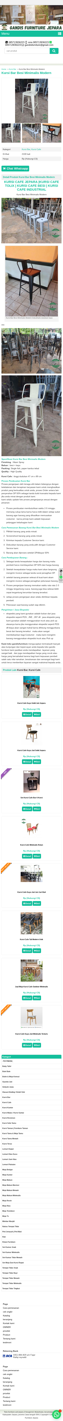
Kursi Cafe (36, 149)
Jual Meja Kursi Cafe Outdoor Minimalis (31, 987)
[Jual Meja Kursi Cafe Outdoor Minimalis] (31, 981)
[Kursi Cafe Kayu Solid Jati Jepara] (31, 697)
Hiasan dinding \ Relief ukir (13, 1092)
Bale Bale (6, 1071)
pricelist (6, 1331)
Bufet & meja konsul (10, 1077)
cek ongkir (7, 1312)
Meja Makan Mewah (10, 1190)
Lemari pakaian (8, 1164)
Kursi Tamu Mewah (10, 1139)
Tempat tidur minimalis (12, 1283)
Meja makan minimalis (11, 1195)
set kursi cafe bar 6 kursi (32, 798)
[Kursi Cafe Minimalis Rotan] (31, 839)
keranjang (7, 1319)
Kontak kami (8, 1323)
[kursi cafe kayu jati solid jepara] (31, 744)
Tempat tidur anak (10, 1268)
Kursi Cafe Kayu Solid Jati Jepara (31, 703)
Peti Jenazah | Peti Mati (12, 1232)
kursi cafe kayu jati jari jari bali (31, 892)
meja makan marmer (10, 1185)
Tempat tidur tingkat (11, 1289)
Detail (28, 714)
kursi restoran (8, 1118)
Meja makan (7, 1180)
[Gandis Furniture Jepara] (31, 29)
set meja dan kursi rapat (13, 1263)
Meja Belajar (7, 1170)
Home (3, 69)
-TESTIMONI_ (7, 1061)
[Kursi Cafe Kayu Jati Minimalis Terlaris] (31, 1028)
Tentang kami (9, 1338)
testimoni (7, 1342)
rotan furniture (8, 1242)
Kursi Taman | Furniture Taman (15, 1128)
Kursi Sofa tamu (9, 1123)
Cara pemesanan (11, 1308)
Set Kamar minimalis (11, 1252)
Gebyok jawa (8, 1087)
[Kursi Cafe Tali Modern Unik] (31, 933)
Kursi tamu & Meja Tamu (12, 1133)
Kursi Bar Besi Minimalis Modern (26, 73)
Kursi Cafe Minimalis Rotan (31, 845)
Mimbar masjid (8, 1221)
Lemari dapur (8, 1149)
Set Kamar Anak (9, 1247)
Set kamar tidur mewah (12, 1257)
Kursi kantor (7, 1108)
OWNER (7, 1327)
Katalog (6, 1315)
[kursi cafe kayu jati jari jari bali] (31, 881)
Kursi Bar (12, 69)
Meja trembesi (8, 1211)
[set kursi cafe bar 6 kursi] (31, 792)
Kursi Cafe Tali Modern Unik (31, 939)
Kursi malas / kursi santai (13, 1113)
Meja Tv (5, 1216)
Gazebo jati (7, 1082)
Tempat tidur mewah (10, 1278)
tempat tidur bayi (9, 1273)
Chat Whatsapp (17, 168)
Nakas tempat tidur (10, 1226)
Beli (38, 714)
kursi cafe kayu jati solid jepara (31, 750)
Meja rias (6, 1206)
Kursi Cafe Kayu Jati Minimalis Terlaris (31, 1034)
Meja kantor (7, 1175)
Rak (4, 1237)
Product (6, 1335)
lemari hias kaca (9, 1154)
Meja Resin (7, 1201)
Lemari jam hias (9, 1159)
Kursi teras (7, 1144)
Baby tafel (6, 1066)
